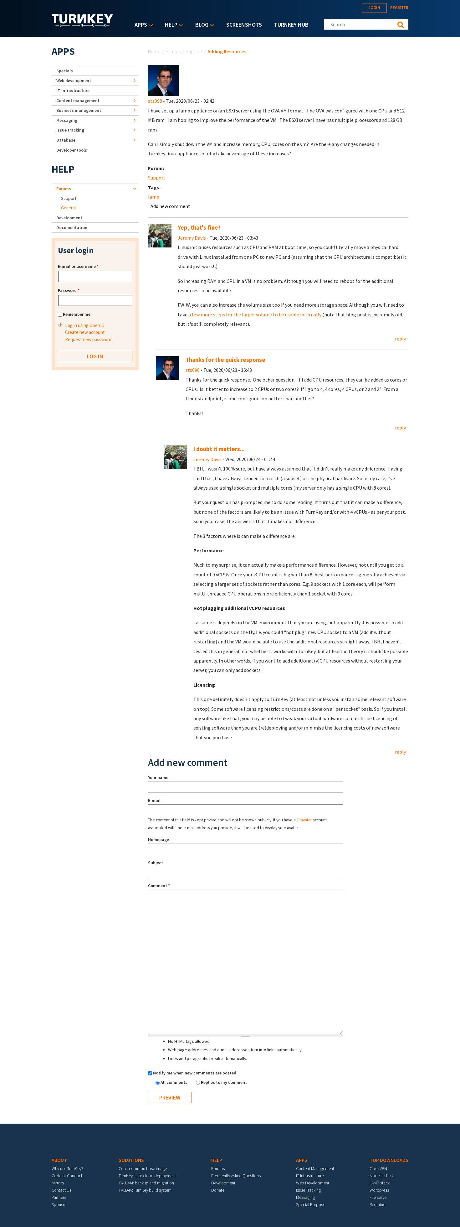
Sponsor (59, 1204)
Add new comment (170, 206)
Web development (73, 80)
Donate (217, 1190)
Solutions (131, 1160)
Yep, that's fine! (199, 227)
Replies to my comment (224, 1082)
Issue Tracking (308, 1190)
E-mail (154, 800)
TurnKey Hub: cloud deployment (147, 1175)
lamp (153, 197)
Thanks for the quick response (225, 359)
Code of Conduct (67, 1175)
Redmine (377, 1204)
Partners (59, 1197)
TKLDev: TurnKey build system (145, 1190)
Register (399, 7)
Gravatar (304, 820)
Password (68, 290)
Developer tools (71, 150)
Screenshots (244, 24)
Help (169, 25)
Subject (155, 862)
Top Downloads (389, 1160)
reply (400, 338)
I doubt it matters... (219, 449)
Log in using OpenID (85, 325)
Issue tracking (70, 130)
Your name (158, 777)
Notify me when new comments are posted (194, 1073)
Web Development (312, 1183)
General (68, 208)
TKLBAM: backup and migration (146, 1183)
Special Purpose (310, 1204)
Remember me (76, 314)
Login (374, 7)
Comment (159, 885)
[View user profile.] (163, 80)
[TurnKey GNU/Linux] (82, 25)
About (59, 1160)
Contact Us (61, 1190)
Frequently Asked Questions (236, 1175)
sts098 (155, 101)
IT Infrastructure (72, 90)
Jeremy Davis (192, 238)
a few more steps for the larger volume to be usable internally (254, 314)
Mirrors (58, 1183)
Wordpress (379, 1190)
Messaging (66, 120)
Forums (173, 51)
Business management (78, 110)
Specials (64, 71)
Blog (200, 25)
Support (194, 51)
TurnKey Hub (291, 24)
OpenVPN (378, 1168)
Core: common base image (143, 1168)
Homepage (158, 839)
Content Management (315, 1168)
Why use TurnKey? (67, 1168)
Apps (139, 25)
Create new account (85, 332)
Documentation (71, 227)
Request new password (88, 339)
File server (379, 1197)
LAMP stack (380, 1183)
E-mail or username (78, 266)
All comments (174, 1082)
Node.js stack (382, 1175)
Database (65, 140)
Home (154, 51)
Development (69, 218)
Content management (78, 100)
